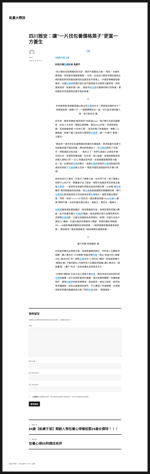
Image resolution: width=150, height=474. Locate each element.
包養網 (58, 57)
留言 (31, 325)
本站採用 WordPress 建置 (27, 464)
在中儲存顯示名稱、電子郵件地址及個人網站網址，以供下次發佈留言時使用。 (61, 397)
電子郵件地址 (34, 373)
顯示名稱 (33, 361)
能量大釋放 (17, 17)
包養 (88, 51)
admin (31, 57)
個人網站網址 (34, 384)
